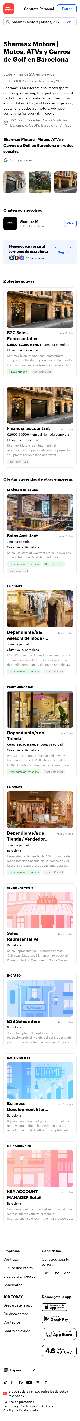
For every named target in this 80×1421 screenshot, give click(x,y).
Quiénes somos (16, 1314)
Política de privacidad (18, 1402)
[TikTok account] (5, 1382)
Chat (70, 223)
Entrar (67, 9)
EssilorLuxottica (18, 1057)
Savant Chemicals (20, 887)
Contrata (10, 1259)
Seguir (63, 252)
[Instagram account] (13, 1382)
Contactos (11, 1322)
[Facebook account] (21, 1382)
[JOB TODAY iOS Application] (54, 1307)
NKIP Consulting (19, 1145)
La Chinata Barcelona (22, 489)
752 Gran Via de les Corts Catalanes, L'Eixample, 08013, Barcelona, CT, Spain (42, 122)
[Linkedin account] (45, 1382)
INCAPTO (14, 975)
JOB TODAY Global (56, 1273)
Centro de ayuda (16, 1331)
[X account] (38, 1382)
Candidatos (12, 1285)
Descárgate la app (17, 1305)
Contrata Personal (39, 9)
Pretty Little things (20, 686)
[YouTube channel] (29, 1382)
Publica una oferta (18, 1268)
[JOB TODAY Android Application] (56, 1319)
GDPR (46, 1406)
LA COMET (14, 586)
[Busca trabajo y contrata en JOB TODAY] (8, 8)
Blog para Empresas (19, 1276)
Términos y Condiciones (20, 1406)
